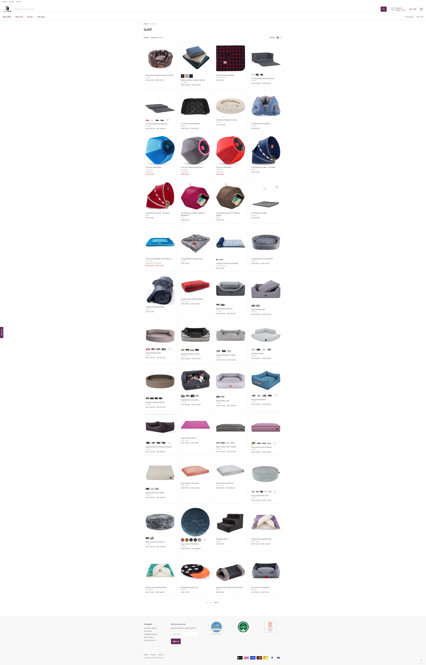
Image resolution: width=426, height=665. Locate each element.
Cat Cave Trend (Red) (223, 167)
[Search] (384, 9)
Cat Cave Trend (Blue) (153, 167)
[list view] (280, 37)
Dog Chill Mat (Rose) (188, 438)
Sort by (146, 37)
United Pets (149, 169)
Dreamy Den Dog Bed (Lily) (261, 539)
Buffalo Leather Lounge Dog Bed (193, 80)
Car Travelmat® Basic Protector (262, 78)
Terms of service (149, 640)
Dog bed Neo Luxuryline (190, 400)
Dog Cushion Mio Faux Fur (155, 542)
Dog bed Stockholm (258, 399)
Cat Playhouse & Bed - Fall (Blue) (263, 167)
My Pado (253, 81)
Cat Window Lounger (259, 213)
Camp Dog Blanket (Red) (225, 75)
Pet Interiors (184, 82)
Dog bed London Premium (155, 402)
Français (11, 1)
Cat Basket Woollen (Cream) (226, 120)
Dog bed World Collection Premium (159, 447)
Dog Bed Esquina (257, 353)
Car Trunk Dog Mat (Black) (190, 123)
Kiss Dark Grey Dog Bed (260, 587)
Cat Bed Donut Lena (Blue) (260, 123)
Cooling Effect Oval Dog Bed (262, 259)
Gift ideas (41, 17)
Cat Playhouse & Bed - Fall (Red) (157, 213)
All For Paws (149, 261)
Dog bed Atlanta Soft (153, 353)
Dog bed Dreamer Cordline (226, 355)
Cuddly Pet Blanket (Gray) (155, 307)
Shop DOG (7, 17)
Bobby (253, 169)
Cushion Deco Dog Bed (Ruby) (192, 299)
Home (146, 24)
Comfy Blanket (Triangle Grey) (192, 259)
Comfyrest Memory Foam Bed (227, 263)
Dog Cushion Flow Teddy (155, 493)
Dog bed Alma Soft (258, 309)
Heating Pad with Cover (189, 587)
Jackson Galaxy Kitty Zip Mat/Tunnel (229, 587)
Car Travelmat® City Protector (157, 124)
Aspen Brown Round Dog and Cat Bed (159, 75)
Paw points (409, 17)
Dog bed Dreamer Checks (190, 354)
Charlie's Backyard (221, 77)
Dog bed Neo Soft (222, 401)
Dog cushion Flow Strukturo (261, 447)
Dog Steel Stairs (222, 539)
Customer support (150, 628)
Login (414, 9)
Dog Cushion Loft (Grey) (225, 483)
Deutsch (18, 1)
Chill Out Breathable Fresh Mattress (159, 259)
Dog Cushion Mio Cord (259, 496)
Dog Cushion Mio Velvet (190, 544)
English (5, 1)
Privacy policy (149, 637)
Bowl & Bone (185, 301)
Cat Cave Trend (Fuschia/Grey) (192, 167)
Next (216, 602)
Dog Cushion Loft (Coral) (190, 483)
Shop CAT (19, 17)
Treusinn (218, 122)
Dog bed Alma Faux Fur (224, 309)
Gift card (420, 17)
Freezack (148, 77)
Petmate (218, 589)
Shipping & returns (150, 634)
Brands (30, 17)
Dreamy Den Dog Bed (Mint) (156, 587)
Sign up (176, 641)
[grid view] (277, 37)
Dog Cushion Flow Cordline (226, 447)
